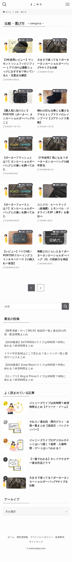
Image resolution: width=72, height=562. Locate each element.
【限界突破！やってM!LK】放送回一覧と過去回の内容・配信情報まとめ (35, 332)
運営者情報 (22, 536)
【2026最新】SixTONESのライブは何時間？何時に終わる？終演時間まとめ (35, 343)
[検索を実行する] (65, 306)
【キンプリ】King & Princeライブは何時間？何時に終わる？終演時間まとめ (35, 378)
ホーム (11, 536)
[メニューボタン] (67, 4)
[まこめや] (36, 4)
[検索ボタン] (4, 4)
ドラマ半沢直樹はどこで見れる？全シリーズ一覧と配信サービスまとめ (36, 355)
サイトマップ (36, 541)
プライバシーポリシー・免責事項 (47, 536)
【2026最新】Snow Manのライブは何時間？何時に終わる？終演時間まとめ (35, 366)
